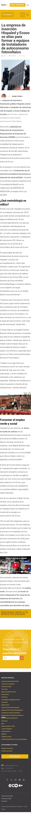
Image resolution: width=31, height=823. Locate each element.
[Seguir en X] (11, 780)
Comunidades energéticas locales (10, 699)
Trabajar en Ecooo (6, 736)
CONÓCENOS (22, 56)
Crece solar (4, 689)
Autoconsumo (5, 694)
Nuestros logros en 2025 (8, 726)
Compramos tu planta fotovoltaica (10, 712)
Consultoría (4, 702)
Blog (2, 723)
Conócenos (4, 721)
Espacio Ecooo (5, 705)
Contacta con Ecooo (6, 751)
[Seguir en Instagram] (15, 780)
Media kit (3, 734)
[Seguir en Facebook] (7, 780)
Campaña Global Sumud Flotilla (10, 681)
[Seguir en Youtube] (19, 780)
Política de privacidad (7, 795)
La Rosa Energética (6, 728)
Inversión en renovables (7, 684)
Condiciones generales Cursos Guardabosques (14, 739)
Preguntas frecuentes (7, 748)
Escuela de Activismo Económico (10, 707)
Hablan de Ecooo (6, 731)
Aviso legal (4, 801)
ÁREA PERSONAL (17, 5)
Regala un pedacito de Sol (8, 691)
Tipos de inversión (6, 686)
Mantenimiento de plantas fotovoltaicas (12, 715)
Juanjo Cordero (17, 96)
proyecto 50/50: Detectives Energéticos (12, 710)
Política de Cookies (6, 798)
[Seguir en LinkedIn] (23, 780)
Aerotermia (4, 697)
